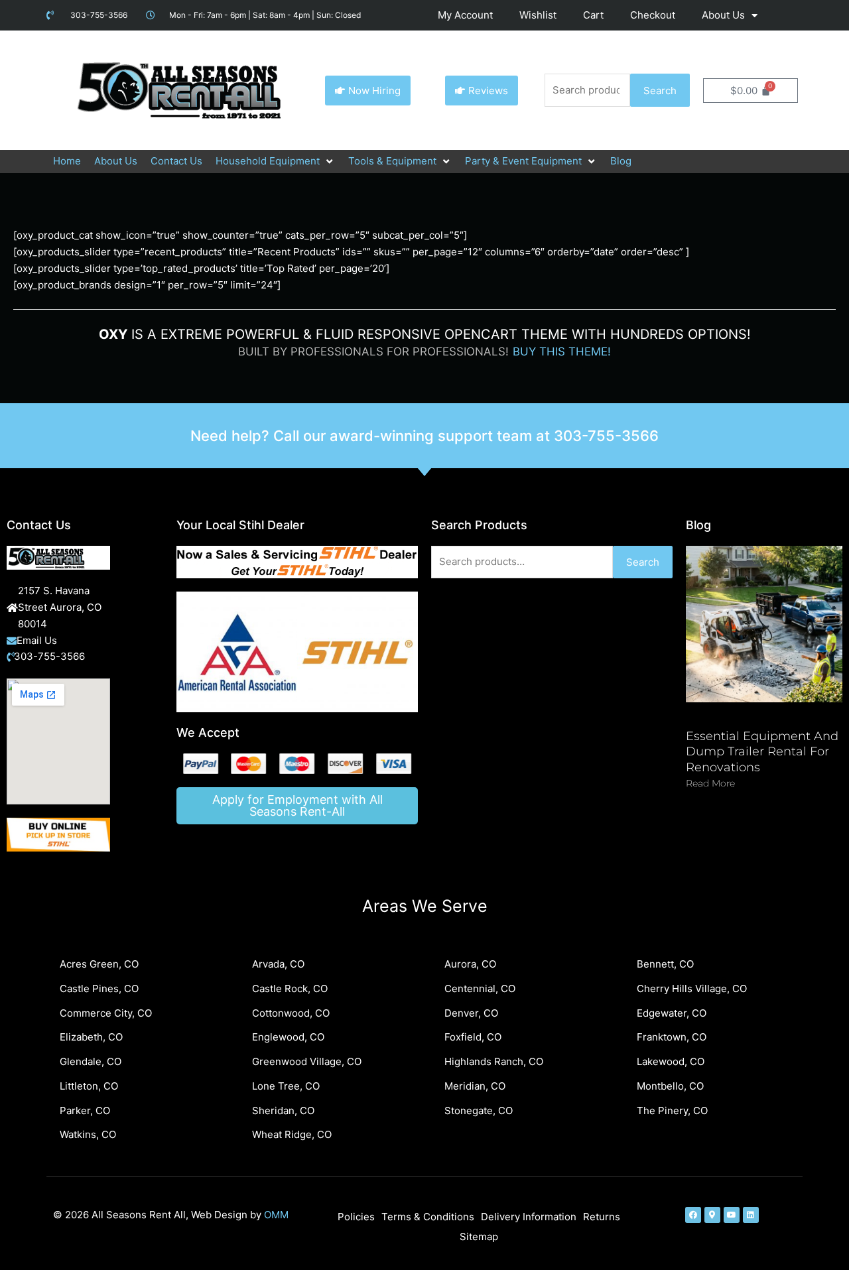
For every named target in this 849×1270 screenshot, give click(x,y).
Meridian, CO (474, 1086)
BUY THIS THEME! (562, 351)
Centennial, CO (479, 988)
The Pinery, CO (672, 1110)
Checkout (652, 15)
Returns (601, 1216)
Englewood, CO (288, 1037)
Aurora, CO (470, 964)
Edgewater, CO (671, 1013)
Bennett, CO (665, 964)
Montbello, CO (670, 1086)
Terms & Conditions (427, 1216)
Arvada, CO (278, 964)
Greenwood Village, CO (306, 1061)
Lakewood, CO (670, 1061)
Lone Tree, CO (286, 1086)
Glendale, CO (90, 1061)
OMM (276, 1214)
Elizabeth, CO (91, 1037)
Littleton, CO (89, 1086)
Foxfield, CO (472, 1037)
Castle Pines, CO (99, 988)
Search (660, 90)
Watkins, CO (88, 1134)
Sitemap (479, 1236)
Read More (710, 783)
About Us (723, 15)
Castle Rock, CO (290, 988)
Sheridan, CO (283, 1110)
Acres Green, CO (99, 964)
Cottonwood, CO (291, 1013)
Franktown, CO (671, 1037)
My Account (465, 15)
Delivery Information (528, 1216)
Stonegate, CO (478, 1110)
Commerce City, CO (106, 1013)
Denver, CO (471, 1013)
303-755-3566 (606, 435)
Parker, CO (85, 1110)
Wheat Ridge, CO (292, 1134)
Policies (356, 1216)
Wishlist (537, 15)
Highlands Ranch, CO (493, 1061)
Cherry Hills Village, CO (692, 988)
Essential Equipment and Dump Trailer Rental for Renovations (762, 752)
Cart (593, 15)
